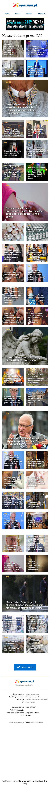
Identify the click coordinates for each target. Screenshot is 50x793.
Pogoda (17, 14)
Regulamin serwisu (32, 713)
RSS (22, 715)
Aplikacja (41, 14)
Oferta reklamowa (18, 707)
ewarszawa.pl (24, 781)
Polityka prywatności (17, 710)
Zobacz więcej (27, 667)
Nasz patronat (31, 707)
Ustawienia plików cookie (15, 713)
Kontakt (29, 14)
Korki (7, 14)
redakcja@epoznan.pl (16, 722)
